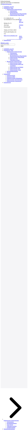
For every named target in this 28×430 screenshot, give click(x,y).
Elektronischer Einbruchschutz (11, 420)
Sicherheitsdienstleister (9, 429)
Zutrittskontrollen (11, 427)
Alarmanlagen (10, 422)
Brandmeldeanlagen (12, 423)
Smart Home (10, 424)
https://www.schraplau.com (10, 35)
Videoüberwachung (11, 426)
